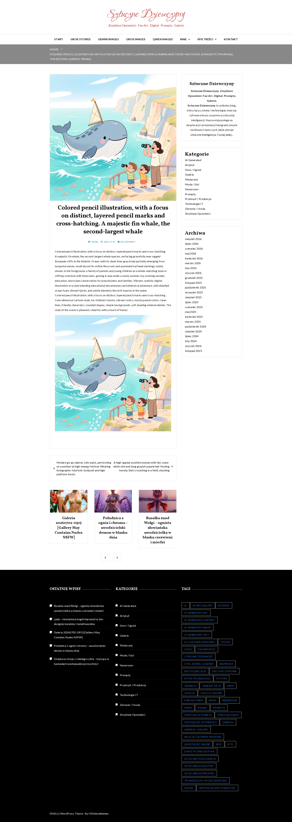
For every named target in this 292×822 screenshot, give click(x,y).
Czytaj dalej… (225, 134)
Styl (230, 744)
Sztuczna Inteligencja (200, 758)
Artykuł (189, 164)
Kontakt (231, 39)
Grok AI (189, 693)
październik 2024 (195, 326)
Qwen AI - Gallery (196, 729)
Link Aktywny (193, 700)
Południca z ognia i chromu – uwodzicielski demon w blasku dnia (113, 528)
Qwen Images (163, 39)
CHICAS (225, 641)
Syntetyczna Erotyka (199, 751)
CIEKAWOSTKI (206, 649)
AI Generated (193, 160)
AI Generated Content (199, 620)
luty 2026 (191, 268)
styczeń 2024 (193, 345)
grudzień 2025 (194, 277)
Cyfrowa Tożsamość (198, 656)
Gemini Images (108, 39)
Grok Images (135, 39)
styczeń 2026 (193, 272)
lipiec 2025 (192, 302)
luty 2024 (191, 341)
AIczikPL (224, 605)
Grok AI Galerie (211, 693)
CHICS (188, 649)
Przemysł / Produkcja (198, 198)
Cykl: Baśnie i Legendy (199, 663)
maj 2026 (190, 253)
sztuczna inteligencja (203, 134)
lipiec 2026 (192, 243)
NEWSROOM (229, 700)
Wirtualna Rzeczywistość (217, 788)
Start (58, 39)
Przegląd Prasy (228, 715)
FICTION (221, 678)
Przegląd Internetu (198, 715)
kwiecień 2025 (194, 316)
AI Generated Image (197, 627)
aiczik (95, 241)
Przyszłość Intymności (200, 722)
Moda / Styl (192, 184)
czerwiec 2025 (194, 307)
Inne (183, 39)
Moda (212, 700)
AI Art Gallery (202, 605)
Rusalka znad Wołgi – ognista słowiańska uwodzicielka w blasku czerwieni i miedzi (158, 530)
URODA (188, 788)
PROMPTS (219, 707)
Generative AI (211, 685)
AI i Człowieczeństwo (199, 641)
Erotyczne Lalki (195, 671)
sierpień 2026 (193, 238)
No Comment (127, 241)
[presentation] (105, 557)
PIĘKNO (202, 707)
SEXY (219, 744)
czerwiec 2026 (194, 248)
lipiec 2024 (192, 336)
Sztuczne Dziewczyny (146, 14)
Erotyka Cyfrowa (224, 671)
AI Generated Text (196, 634)
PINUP (188, 707)
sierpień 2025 (193, 297)
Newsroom (192, 189)
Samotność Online (197, 744)
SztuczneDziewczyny (199, 766)
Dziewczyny (208, 105)
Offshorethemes (99, 813)
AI (185, 605)
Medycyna (191, 179)
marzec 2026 (193, 263)
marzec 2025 (193, 321)
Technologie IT (194, 203)
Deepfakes (226, 663)
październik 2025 (195, 287)
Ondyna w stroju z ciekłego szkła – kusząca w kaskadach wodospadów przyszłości (81, 661)
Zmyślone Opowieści (197, 213)
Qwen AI (228, 722)
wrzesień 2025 (194, 292)
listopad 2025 (193, 282)
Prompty (190, 194)
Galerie (189, 174)
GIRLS (230, 685)
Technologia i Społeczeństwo (205, 780)
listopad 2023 (193, 350)
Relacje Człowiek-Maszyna (202, 736)
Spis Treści (205, 39)
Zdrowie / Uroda (195, 208)
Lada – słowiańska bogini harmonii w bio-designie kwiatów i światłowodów (79, 622)
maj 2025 (190, 311)
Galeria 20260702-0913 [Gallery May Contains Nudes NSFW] (68, 528)
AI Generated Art (196, 612)
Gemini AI (190, 685)
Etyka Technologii (197, 678)
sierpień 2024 (193, 331)
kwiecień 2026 (194, 258)
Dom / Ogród (193, 169)
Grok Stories (80, 39)
